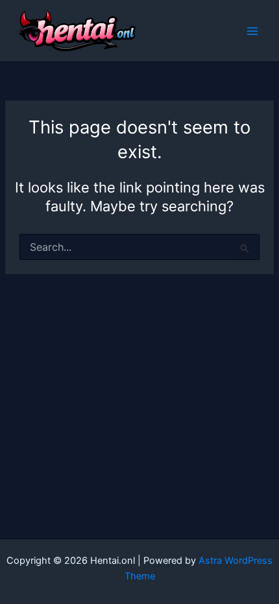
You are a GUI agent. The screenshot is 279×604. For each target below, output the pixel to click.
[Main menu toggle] (252, 31)
